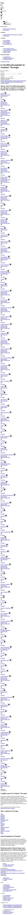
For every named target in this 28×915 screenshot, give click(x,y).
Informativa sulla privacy (8, 58)
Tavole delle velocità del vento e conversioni (12, 34)
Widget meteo (6, 35)
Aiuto (6, 22)
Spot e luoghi (6, 30)
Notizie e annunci (7, 51)
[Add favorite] (5, 93)
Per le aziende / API (7, 44)
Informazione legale (7, 59)
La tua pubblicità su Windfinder (10, 49)
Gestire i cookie (6, 52)
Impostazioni (7, 24)
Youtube (19, 907)
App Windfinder (6, 40)
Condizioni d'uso (7, 56)
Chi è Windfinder (7, 42)
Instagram (20, 906)
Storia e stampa (6, 41)
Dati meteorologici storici (8, 48)
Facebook (20, 904)
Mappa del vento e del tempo (9, 28)
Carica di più (3, 790)
